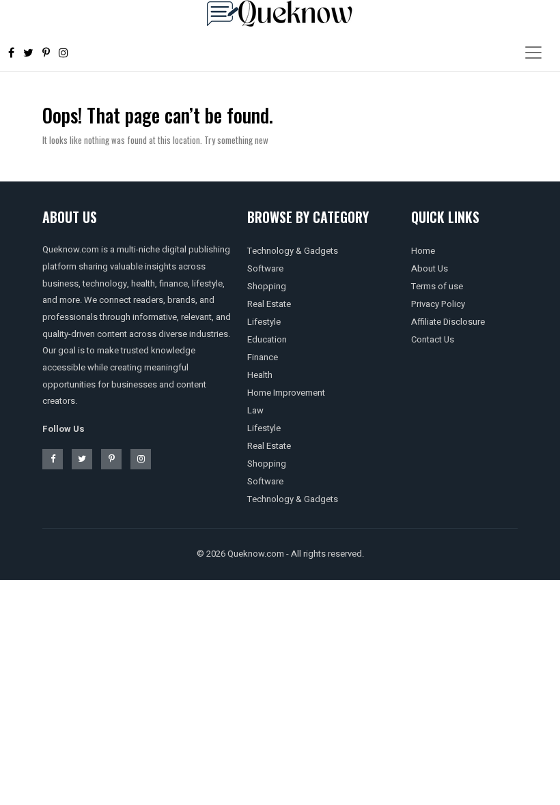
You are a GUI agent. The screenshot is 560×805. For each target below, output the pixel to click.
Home (423, 250)
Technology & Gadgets (292, 250)
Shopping (266, 286)
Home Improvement (286, 392)
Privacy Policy (438, 303)
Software (265, 268)
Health (259, 374)
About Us (429, 268)
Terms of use (437, 286)
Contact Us (432, 339)
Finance (262, 357)
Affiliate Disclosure (448, 321)
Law (255, 410)
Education (267, 339)
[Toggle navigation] (533, 52)
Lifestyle (264, 321)
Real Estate (269, 303)
